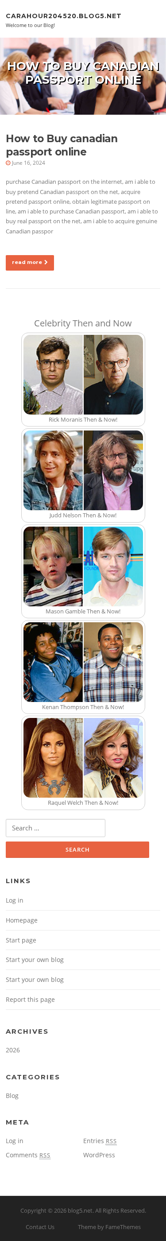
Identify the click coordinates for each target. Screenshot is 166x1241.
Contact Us (40, 1227)
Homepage (22, 920)
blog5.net (80, 1210)
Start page (21, 940)
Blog (12, 1095)
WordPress (99, 1155)
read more (27, 262)
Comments (28, 1155)
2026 (13, 1050)
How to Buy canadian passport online (62, 145)
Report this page (30, 999)
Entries (100, 1140)
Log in (14, 900)
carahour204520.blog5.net (64, 15)
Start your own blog (35, 959)
